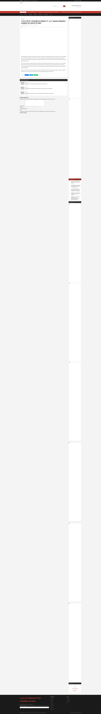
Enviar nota (68, 700)
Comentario (22, 106)
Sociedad (30, 14)
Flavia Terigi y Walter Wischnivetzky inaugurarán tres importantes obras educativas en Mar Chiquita (79, 12)
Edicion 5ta (52, 705)
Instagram (79, 0)
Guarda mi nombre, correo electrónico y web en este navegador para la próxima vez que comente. (38, 111)
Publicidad (68, 698)
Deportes (35, 14)
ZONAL (51, 14)
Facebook (76, 0)
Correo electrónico (23, 108)
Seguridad (40, 14)
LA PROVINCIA (46, 14)
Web (20, 110)
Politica (25, 14)
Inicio (22, 14)
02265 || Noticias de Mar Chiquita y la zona (26, 712)
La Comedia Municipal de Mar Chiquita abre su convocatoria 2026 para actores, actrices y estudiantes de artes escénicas (45, 12)
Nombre (21, 107)
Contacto (68, 702)
